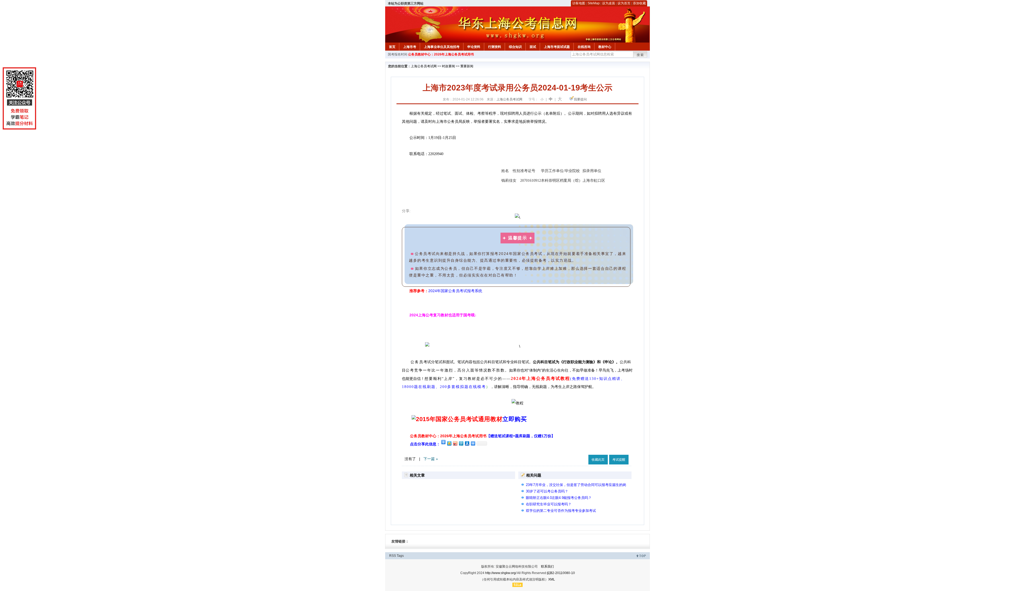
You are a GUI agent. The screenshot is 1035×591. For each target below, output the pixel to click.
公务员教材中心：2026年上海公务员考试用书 (441, 54)
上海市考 (409, 47)
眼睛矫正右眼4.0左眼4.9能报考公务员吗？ (559, 498)
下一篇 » (430, 459)
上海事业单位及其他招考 (442, 47)
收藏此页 (598, 459)
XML (551, 579)
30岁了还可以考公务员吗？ (547, 491)
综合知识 (515, 47)
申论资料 (473, 47)
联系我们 (547, 566)
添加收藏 (639, 3)
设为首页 (623, 3)
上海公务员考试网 (424, 66)
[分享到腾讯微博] (461, 443)
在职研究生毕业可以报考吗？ (548, 504)
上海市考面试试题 (557, 47)
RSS (392, 556)
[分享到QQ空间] (449, 443)
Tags (400, 556)
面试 (533, 47)
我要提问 (580, 99)
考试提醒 (618, 459)
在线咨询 (584, 47)
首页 (392, 47)
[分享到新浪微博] (455, 443)
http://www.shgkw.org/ (500, 573)
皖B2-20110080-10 (561, 573)
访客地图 (578, 3)
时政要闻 (448, 66)
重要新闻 (466, 66)
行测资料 (494, 47)
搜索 (640, 55)
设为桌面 (608, 3)
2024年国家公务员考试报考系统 (455, 291)
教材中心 (604, 47)
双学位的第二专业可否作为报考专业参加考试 (561, 511)
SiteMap (594, 3)
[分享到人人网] (467, 443)
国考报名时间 (397, 54)
